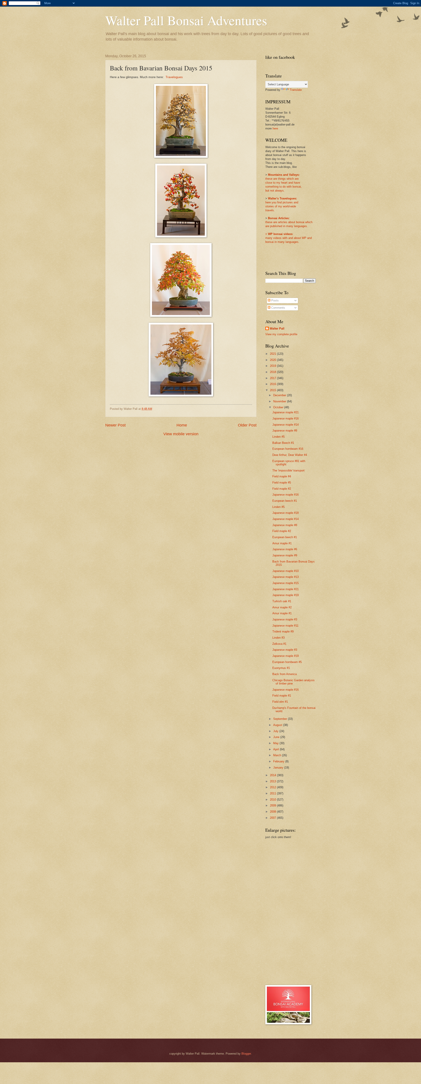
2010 (273, 799)
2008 (273, 811)
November (280, 401)
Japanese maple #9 (284, 555)
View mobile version (180, 434)
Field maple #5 (281, 482)
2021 (273, 353)
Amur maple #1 (282, 543)
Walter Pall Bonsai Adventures (186, 20)
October (278, 407)
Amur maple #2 (282, 607)
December (280, 395)
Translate (296, 89)
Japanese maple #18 (285, 512)
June (276, 737)
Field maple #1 (281, 695)
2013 (273, 781)
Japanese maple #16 (285, 418)
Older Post (247, 425)
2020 (273, 360)
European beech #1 (284, 500)
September (280, 718)
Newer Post (115, 425)
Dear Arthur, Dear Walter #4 (289, 455)
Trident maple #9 (283, 631)
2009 (273, 805)
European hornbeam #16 (287, 448)
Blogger (246, 1053)
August (278, 725)
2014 (273, 775)
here (275, 128)
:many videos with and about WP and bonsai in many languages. (288, 238)
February (279, 761)
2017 (273, 378)
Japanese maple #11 (285, 625)
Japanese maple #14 (285, 424)
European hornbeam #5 (287, 662)
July (276, 731)
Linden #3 (278, 637)
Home (182, 425)
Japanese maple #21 (285, 412)
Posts (274, 300)
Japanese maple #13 (285, 577)
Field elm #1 (280, 701)
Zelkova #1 (279, 643)
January (278, 767)
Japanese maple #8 (284, 430)
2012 (273, 787)
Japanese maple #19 (285, 595)
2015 (273, 390)
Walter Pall (277, 328)
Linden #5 (278, 436)
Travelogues (174, 77)
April (276, 749)
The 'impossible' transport (288, 470)
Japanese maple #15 (285, 583)
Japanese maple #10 (285, 571)
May (276, 743)
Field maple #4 (281, 476)
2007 (273, 817)
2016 (273, 384)
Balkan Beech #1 (283, 442)
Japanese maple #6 (284, 549)
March (277, 755)
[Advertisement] (282, 911)
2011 (273, 793)
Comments (277, 307)
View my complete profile (281, 334)
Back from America (284, 674)
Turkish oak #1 (281, 601)
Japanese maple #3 (284, 619)
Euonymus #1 (281, 668)
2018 (273, 372)
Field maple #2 (281, 488)
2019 (273, 365)
